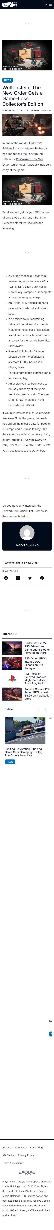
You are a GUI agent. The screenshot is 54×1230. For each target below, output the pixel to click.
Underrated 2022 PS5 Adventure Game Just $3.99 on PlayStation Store (37, 647)
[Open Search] (46, 5)
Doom (36, 450)
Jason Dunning (41, 110)
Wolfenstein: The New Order (22, 562)
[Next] (45, 710)
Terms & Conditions (13, 1163)
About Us (7, 1147)
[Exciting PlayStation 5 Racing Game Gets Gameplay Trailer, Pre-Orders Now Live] (25, 730)
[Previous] (38, 710)
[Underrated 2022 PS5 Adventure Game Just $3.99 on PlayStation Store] (12, 647)
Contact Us (21, 1147)
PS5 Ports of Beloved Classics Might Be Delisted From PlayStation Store (35, 678)
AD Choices (9, 1155)
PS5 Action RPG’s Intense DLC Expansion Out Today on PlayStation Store (35, 663)
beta (42, 450)
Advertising (36, 1147)
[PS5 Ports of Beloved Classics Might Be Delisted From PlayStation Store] (12, 678)
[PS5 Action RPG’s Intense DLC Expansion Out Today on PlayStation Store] (12, 663)
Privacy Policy (26, 1155)
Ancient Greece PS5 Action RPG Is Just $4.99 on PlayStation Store (37, 694)
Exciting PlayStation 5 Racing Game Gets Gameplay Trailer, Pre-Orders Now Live (23, 752)
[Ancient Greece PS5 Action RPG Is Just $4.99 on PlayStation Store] (12, 694)
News (7, 80)
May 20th (41, 429)
